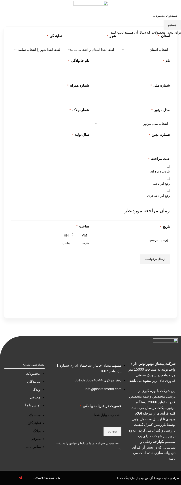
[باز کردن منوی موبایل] (176, 7)
